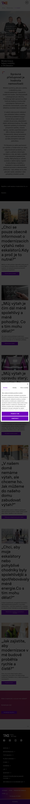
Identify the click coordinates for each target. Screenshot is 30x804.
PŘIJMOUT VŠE (15, 414)
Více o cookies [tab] (24, 387)
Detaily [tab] (14, 387)
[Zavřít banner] (27, 383)
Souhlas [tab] (5, 387)
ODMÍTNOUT (15, 418)
